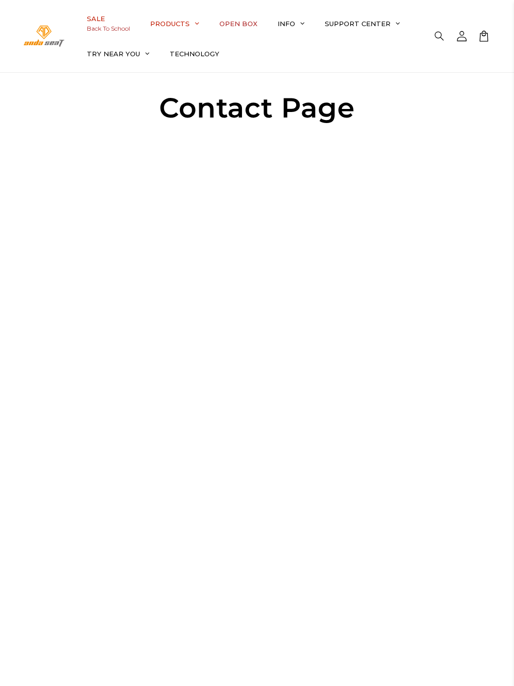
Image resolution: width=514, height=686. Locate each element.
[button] (440, 36)
